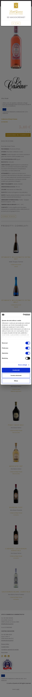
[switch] (27, 348)
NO (18, 23)
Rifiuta (16, 381)
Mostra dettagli (22, 365)
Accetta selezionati (16, 375)
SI (13, 23)
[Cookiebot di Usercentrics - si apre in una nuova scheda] (23, 315)
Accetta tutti (16, 370)
